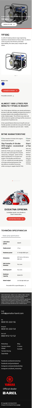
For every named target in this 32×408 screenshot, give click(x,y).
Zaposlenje (4, 353)
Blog (18, 344)
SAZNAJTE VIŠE (7, 24)
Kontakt (19, 349)
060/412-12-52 (8, 336)
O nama (19, 346)
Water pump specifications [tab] (11, 235)
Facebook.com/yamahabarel (10, 363)
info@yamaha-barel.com (12, 313)
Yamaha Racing (6, 351)
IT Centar (17, 405)
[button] (12, 180)
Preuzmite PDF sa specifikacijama (15, 285)
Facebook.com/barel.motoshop (10, 361)
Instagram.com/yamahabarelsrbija (12, 366)
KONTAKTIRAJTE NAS (15, 218)
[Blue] (3, 83)
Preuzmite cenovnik (6, 95)
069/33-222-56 (8, 322)
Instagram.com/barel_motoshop (11, 368)
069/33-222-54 (8, 329)
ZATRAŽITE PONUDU (9, 90)
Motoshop (4, 344)
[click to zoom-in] (16, 62)
